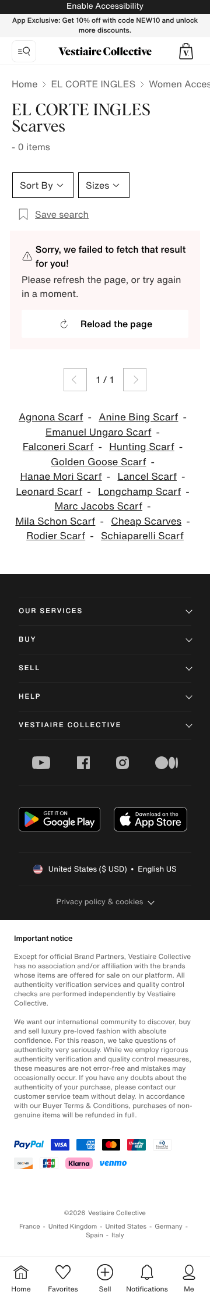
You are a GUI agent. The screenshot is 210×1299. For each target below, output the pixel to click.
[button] (186, 51)
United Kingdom (72, 1226)
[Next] (134, 379)
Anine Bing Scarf (138, 417)
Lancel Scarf (147, 476)
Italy (117, 1235)
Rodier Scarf (55, 536)
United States (126, 1226)
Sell (29, 668)
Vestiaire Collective (70, 725)
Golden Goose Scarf (98, 462)
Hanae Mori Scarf (61, 476)
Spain (94, 1235)
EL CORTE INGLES (93, 84)
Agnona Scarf (51, 417)
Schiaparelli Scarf (142, 536)
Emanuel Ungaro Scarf (98, 432)
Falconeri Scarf (58, 447)
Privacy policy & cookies (100, 901)
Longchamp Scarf (139, 491)
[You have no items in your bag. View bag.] (186, 51)
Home (24, 84)
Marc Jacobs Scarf (98, 506)
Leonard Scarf (49, 491)
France (29, 1226)
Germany (169, 1226)
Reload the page (116, 324)
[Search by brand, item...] (24, 51)
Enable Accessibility (105, 6)
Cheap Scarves (146, 521)
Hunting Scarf (141, 447)
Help (30, 697)
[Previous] (75, 379)
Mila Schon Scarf (55, 521)
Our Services (51, 611)
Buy (27, 640)
